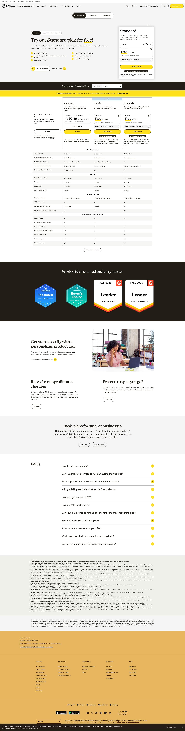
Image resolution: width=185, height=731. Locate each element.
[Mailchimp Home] (8, 6)
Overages (135, 74)
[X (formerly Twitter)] (92, 713)
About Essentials (99, 444)
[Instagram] (96, 713)
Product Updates (40, 669)
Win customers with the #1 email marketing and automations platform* (40, 643)
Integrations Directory (64, 675)
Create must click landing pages (29, 640)
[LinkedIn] (100, 713)
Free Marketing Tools (64, 669)
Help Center (132, 672)
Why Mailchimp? (40, 666)
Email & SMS (93, 15)
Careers (108, 675)
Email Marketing (79, 15)
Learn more (108, 399)
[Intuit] (5, 1)
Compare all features (92, 250)
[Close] (182, 727)
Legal (127, 722)
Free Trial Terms (127, 74)
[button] (134, 6)
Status (37, 687)
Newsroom (109, 669)
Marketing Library (63, 666)
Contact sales (80, 587)
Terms (123, 722)
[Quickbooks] (29, 1)
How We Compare (41, 678)
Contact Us (132, 666)
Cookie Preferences (134, 722)
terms (77, 578)
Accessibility (109, 678)
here (64, 567)
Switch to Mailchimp (67, 6)
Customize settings (171, 727)
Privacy (119, 722)
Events (84, 672)
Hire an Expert (133, 669)
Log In (164, 6)
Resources (52, 6)
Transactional (107, 15)
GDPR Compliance (41, 681)
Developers (85, 669)
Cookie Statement (34, 728)
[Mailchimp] (38, 1)
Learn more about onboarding (42, 359)
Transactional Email (41, 675)
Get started (36, 406)
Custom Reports (39, 238)
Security (38, 684)
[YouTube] (105, 713)
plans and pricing (78, 598)
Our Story (109, 666)
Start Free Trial (176, 6)
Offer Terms (70, 139)
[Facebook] (88, 713)
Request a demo (57, 68)
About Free (84, 444)
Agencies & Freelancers (88, 666)
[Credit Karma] (21, 1)
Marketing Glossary (63, 672)
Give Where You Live (112, 672)
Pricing (78, 6)
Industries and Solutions (24, 6)
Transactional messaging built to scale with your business (36, 647)
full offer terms (60, 626)
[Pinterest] (110, 713)
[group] (134, 6)
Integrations (40, 6)
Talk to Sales (132, 675)
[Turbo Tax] (12, 1)
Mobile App (39, 690)
